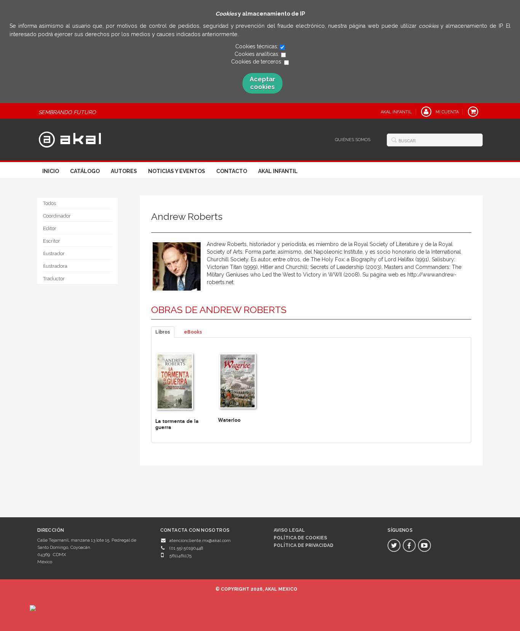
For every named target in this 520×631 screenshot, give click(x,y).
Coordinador (57, 216)
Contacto (231, 171)
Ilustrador (54, 253)
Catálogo (85, 171)
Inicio (50, 171)
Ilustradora (55, 266)
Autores (124, 171)
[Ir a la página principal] (70, 138)
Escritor (51, 241)
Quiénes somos (352, 139)
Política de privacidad (303, 545)
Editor (49, 228)
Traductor (54, 278)
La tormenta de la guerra (177, 424)
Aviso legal (289, 530)
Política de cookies (300, 537)
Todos (49, 203)
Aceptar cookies (262, 83)
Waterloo (229, 420)
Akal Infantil (278, 171)
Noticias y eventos (176, 171)
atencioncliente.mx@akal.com (200, 540)
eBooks (193, 332)
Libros (162, 332)
